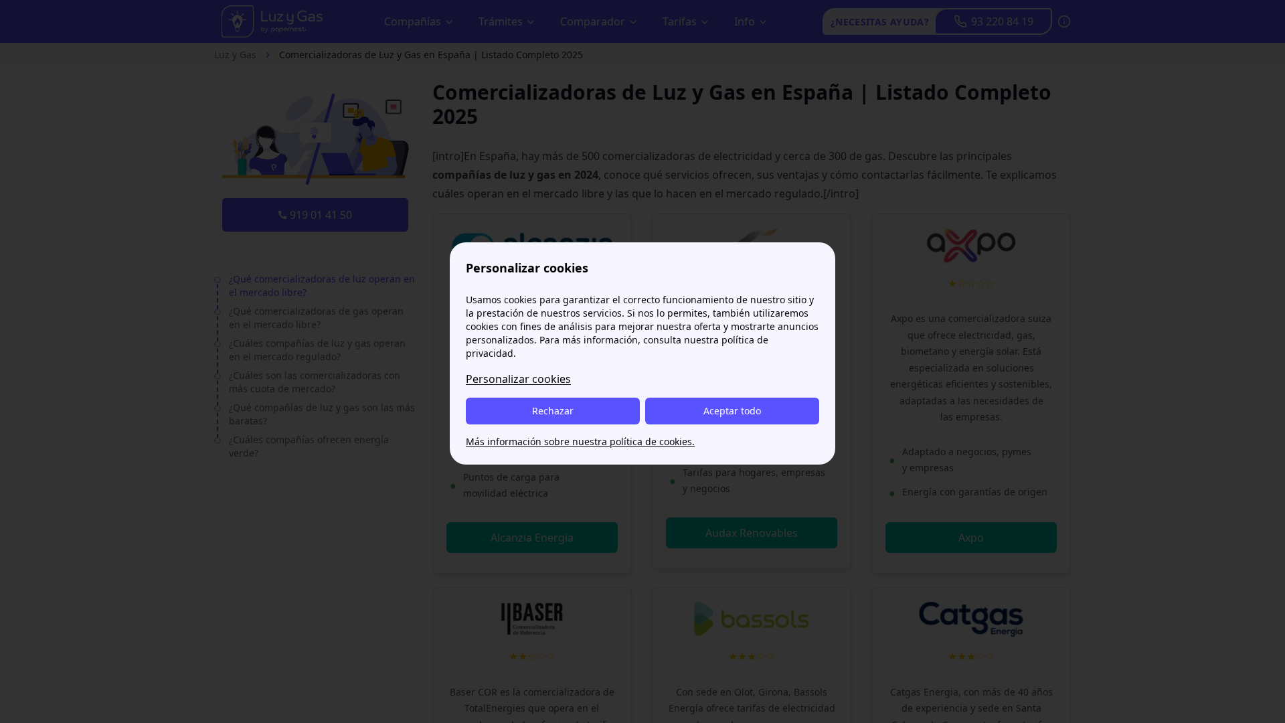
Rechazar (553, 410)
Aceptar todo (732, 410)
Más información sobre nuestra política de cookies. (580, 441)
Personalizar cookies (518, 379)
